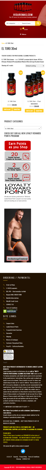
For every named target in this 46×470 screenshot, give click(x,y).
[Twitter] (23, 451)
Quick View (17, 109)
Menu (24, 34)
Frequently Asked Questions (14, 330)
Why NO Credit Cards (12, 301)
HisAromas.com (23, 14)
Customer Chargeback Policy (14, 343)
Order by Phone (10, 285)
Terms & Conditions (11, 308)
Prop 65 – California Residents (15, 346)
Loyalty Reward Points (12, 327)
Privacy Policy (23, 456)
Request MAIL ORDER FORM (14, 294)
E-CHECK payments (11, 288)
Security (15, 456)
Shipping (8, 336)
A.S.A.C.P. (9, 456)
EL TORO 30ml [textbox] (22, 128)
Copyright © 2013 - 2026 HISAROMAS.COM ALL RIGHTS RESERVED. (23, 467)
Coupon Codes (10, 323)
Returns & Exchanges (12, 340)
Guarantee (9, 333)
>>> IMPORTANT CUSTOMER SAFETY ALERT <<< (16, 407)
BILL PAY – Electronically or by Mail (16, 291)
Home (3, 43)
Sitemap (18, 459)
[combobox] (23, 127)
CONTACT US (10, 304)
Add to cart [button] (7, 109)
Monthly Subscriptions (12, 298)
